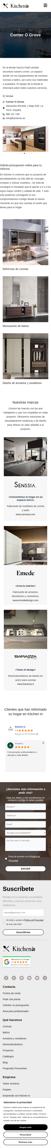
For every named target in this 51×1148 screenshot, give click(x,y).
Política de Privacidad (33, 920)
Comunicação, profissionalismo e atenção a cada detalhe (22, 753)
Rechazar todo (25, 1142)
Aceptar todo (25, 1127)
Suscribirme (23, 932)
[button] (19, 153)
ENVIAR (25, 868)
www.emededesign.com (25, 600)
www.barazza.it (25, 684)
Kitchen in (20, 727)
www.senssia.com (25, 514)
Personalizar (25, 1135)
